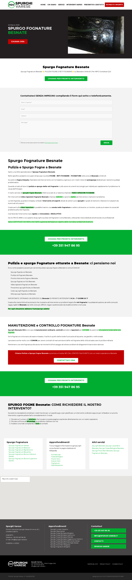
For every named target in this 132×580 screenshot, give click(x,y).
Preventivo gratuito (94, 5)
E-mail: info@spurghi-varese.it (16, 540)
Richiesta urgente (114, 5)
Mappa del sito (93, 564)
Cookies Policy (117, 564)
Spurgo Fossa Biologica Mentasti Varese (64, 543)
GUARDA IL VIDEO (12, 543)
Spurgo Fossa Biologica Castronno (62, 535)
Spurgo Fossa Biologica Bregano (62, 533)
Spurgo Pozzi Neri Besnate (102, 451)
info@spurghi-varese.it (106, 536)
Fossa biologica (57, 457)
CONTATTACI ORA (66, 360)
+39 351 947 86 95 (102, 531)
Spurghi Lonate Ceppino (59, 529)
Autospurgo (56, 454)
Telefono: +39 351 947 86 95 (16, 537)
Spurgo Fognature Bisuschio (20, 452)
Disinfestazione (57, 465)
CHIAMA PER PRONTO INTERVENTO (66, 78)
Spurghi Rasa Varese (57, 531)
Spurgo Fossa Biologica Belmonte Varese (65, 541)
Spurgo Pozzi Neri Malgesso (60, 545)
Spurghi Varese (101, 546)
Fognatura (55, 463)
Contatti (98, 541)
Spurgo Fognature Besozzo (19, 448)
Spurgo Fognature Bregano (60, 547)
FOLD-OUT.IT (103, 576)
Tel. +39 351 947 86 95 (37, 565)
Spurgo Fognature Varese (19, 446)
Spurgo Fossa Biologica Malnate (61, 537)
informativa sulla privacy (51, 142)
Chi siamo (51, 5)
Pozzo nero (55, 459)
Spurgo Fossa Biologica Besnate (111, 448)
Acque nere (55, 461)
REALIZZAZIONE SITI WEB (115, 576)
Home (43, 5)
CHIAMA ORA (17, 41)
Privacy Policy (105, 564)
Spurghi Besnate (98, 446)
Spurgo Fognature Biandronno (21, 450)
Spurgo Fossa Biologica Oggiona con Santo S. (66, 539)
